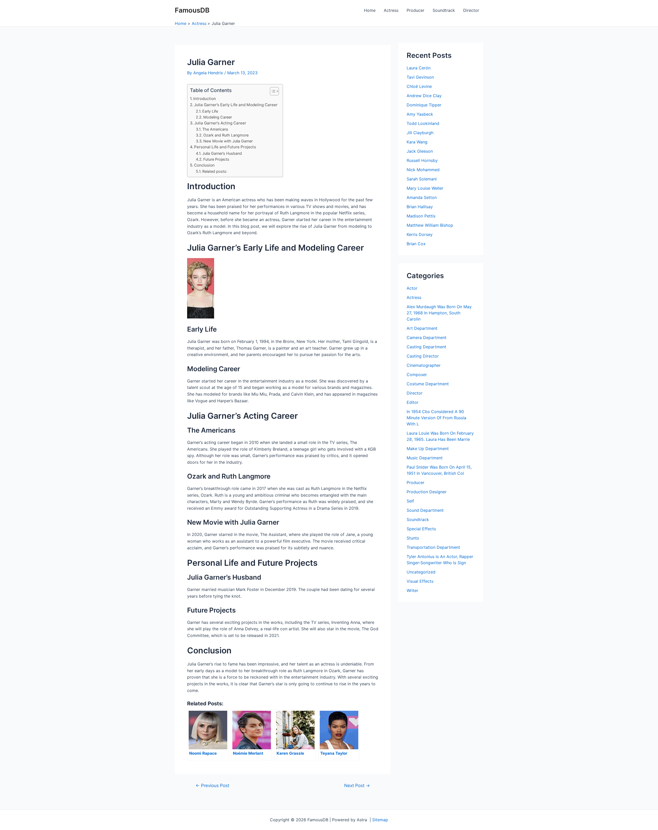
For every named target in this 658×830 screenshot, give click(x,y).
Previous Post (212, 785)
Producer (415, 10)
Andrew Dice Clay (424, 95)
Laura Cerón (419, 67)
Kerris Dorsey (420, 234)
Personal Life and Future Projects (225, 146)
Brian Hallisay (420, 206)
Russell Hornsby (422, 160)
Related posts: (214, 171)
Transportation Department (433, 547)
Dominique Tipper (424, 104)
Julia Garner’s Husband (222, 153)
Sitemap (380, 819)
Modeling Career (217, 117)
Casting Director (423, 356)
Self (410, 501)
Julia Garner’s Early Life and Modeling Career (236, 104)
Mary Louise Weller (425, 188)
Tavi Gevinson (420, 77)
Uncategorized (421, 571)
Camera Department (426, 337)
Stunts (413, 538)
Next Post (357, 785)
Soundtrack (444, 10)
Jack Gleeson (420, 151)
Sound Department (425, 510)
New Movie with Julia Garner (228, 141)
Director (471, 10)
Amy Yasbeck (420, 114)
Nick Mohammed (423, 169)
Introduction (204, 98)
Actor (412, 288)
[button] (272, 91)
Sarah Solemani (422, 178)
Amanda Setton (422, 197)
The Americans (215, 129)
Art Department (422, 328)
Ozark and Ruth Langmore (226, 135)
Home (370, 10)
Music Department (425, 457)
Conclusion (204, 165)
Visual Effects (420, 581)
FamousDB (192, 10)
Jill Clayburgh (420, 132)
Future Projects (216, 159)
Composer (417, 374)
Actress (391, 10)
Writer (412, 590)
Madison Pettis (421, 215)
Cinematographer (424, 365)
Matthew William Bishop (430, 225)
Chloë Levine (419, 86)
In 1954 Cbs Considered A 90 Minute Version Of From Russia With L (436, 417)
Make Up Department (428, 448)
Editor (412, 402)
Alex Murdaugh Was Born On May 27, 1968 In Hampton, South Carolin (439, 313)
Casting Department (426, 346)
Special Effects (421, 528)
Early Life (210, 111)
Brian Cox (416, 243)
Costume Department (428, 383)
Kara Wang (417, 141)
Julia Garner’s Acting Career (220, 123)
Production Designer (426, 491)
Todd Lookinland (423, 123)
